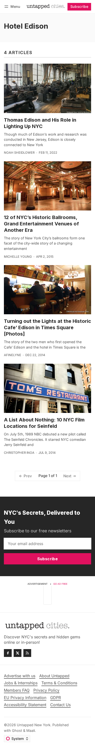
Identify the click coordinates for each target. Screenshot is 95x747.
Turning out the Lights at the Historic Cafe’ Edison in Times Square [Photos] (47, 327)
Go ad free (60, 584)
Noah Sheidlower (19, 152)
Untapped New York (33, 725)
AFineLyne (12, 355)
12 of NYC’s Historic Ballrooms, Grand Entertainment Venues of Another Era (41, 223)
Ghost (17, 730)
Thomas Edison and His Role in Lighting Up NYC (40, 123)
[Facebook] (8, 653)
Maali (30, 730)
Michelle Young (18, 256)
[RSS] (27, 653)
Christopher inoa (19, 453)
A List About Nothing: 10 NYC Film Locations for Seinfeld (44, 423)
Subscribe (79, 6)
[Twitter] (17, 653)
